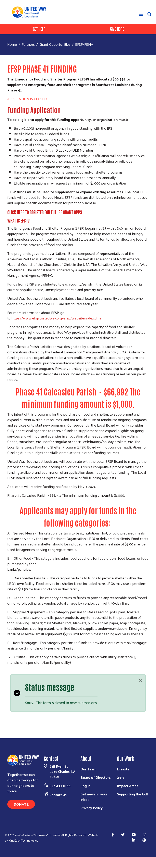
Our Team (88, 769)
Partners (28, 44)
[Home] (30, 12)
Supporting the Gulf (132, 794)
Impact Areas (127, 785)
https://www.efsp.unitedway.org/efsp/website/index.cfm (56, 318)
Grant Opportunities (54, 44)
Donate (21, 804)
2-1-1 (120, 777)
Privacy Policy (91, 808)
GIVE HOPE (117, 28)
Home (12, 44)
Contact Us (58, 795)
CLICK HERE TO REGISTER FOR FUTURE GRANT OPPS (44, 212)
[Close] (140, 680)
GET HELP (39, 28)
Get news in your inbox (93, 797)
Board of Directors (95, 777)
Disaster (124, 769)
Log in (85, 785)
